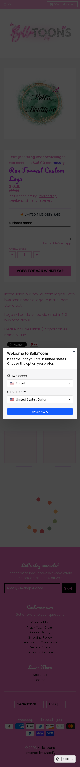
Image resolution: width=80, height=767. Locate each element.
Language (19, 376)
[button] (65, 759)
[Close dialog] (74, 350)
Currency (19, 392)
